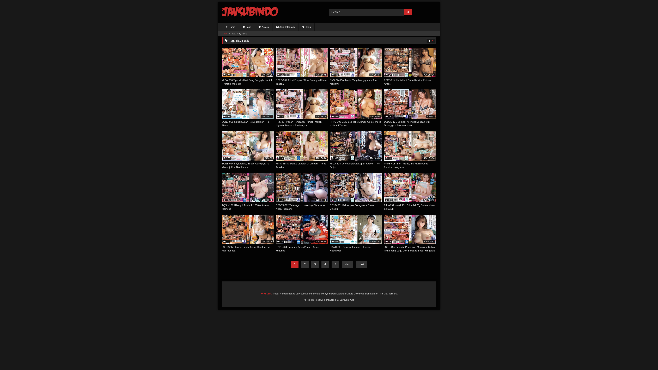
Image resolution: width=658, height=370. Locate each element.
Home (232, 27)
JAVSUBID (266, 293)
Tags (248, 27)
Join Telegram (287, 27)
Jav (225, 33)
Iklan (308, 27)
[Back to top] (647, 359)
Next (347, 264)
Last (361, 264)
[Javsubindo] (251, 12)
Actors (265, 27)
